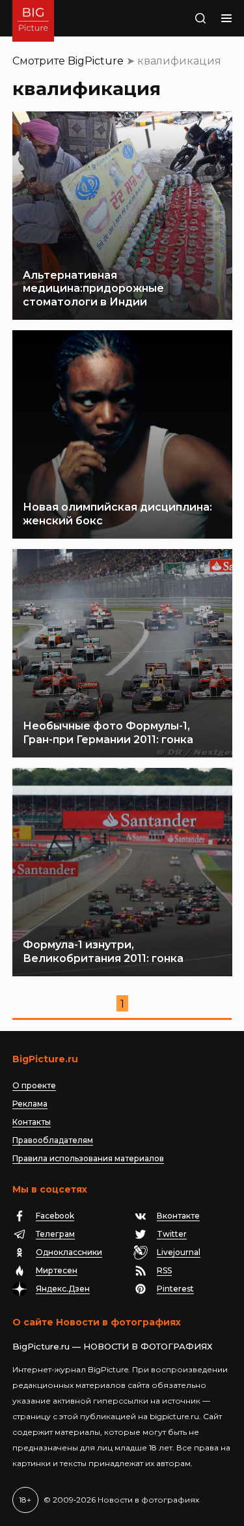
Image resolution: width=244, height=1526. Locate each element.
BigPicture (96, 61)
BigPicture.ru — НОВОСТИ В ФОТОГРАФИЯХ (112, 1346)
